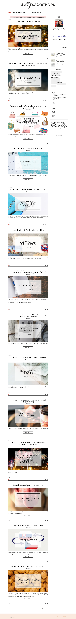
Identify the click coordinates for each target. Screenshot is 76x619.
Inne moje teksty (26, 12)
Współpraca (19, 12)
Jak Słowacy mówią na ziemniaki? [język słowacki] (28, 566)
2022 (53, 112)
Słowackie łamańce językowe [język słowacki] (28, 485)
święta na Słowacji (55, 81)
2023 (53, 111)
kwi (53, 103)
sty (53, 107)
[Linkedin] (47, 58)
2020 (53, 115)
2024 (53, 110)
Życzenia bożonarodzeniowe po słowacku (28, 21)
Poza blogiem (63, 36)
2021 (53, 114)
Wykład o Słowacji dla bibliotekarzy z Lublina (28, 230)
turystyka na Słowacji (56, 71)
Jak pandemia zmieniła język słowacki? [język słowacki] (28, 189)
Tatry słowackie (54, 77)
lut (53, 106)
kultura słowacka (55, 73)
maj (54, 102)
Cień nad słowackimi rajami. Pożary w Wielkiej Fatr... (59, 95)
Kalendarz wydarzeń (36, 12)
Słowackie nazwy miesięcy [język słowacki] (28, 149)
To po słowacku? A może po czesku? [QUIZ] (28, 526)
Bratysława (53, 82)
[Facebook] (41, 58)
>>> (9, 55)
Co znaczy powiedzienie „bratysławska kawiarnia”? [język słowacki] (28, 401)
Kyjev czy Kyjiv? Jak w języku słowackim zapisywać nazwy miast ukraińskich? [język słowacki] (28, 272)
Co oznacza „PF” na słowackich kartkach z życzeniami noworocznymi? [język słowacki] (28, 443)
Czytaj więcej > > (28, 53)
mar (54, 104)
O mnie (13, 12)
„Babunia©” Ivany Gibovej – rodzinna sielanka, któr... (59, 98)
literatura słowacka (55, 75)
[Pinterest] (45, 58)
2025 (53, 108)
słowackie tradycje (55, 79)
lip (53, 99)
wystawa (53, 85)
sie (53, 93)
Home (9, 12)
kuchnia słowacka (62, 84)
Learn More (59, 616)
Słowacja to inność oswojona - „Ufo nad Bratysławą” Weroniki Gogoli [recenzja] (28, 316)
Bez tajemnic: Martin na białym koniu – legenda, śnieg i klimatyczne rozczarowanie (28, 64)
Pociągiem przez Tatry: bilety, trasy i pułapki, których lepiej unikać (60, 64)
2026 (53, 92)
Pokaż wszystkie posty (40, 17)
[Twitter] (43, 58)
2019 (53, 116)
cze (53, 100)
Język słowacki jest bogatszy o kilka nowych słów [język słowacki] (28, 358)
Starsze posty (44, 608)
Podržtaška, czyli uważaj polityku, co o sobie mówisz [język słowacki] (28, 107)
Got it (64, 616)
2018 (53, 117)
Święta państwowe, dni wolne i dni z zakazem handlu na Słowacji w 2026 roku (61, 55)
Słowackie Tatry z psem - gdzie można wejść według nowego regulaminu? (61, 60)
